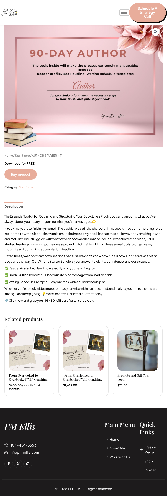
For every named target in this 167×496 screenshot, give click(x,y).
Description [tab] (13, 206)
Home (8, 155)
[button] (155, 32)
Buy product (20, 174)
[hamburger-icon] (124, 12)
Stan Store (22, 155)
